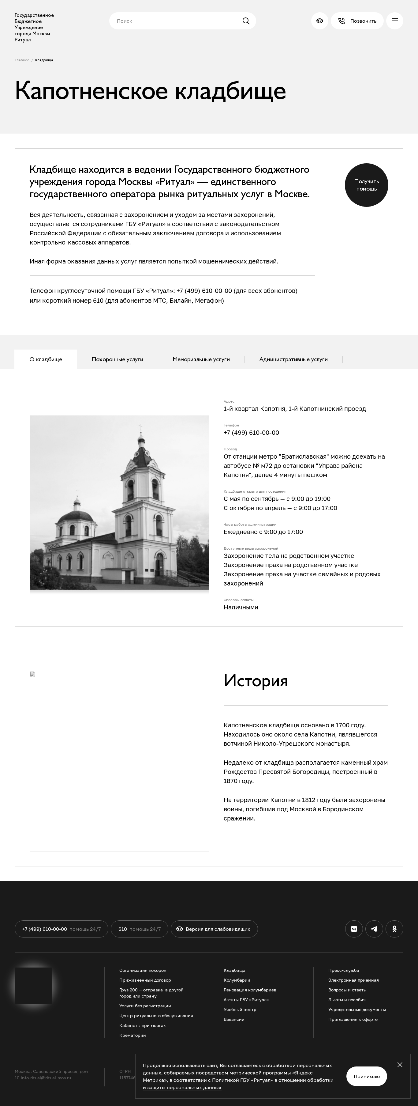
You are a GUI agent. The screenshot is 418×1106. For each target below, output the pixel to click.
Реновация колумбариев (250, 989)
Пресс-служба (343, 970)
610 (98, 300)
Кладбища (44, 60)
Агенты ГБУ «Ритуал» (246, 999)
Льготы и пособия (347, 999)
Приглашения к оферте (353, 1019)
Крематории (132, 1035)
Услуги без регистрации (145, 1005)
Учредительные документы (357, 1009)
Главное (22, 60)
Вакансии (234, 1019)
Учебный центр (240, 1009)
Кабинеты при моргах (142, 1025)
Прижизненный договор (145, 980)
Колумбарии (237, 980)
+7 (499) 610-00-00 (204, 290)
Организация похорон (142, 970)
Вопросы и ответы (347, 989)
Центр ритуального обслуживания (156, 1015)
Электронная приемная (353, 980)
